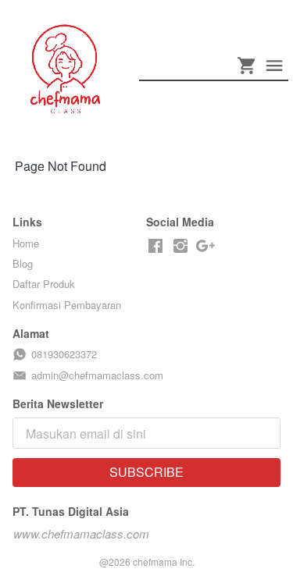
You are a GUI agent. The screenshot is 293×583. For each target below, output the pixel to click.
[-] (155, 246)
